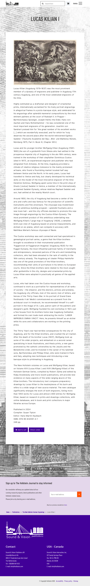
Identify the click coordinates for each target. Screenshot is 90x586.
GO (79, 494)
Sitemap (75, 581)
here (65, 505)
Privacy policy (68, 581)
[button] (80, 3)
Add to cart (21, 430)
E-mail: (14, 566)
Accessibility (59, 581)
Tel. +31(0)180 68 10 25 (13, 563)
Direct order (35, 430)
